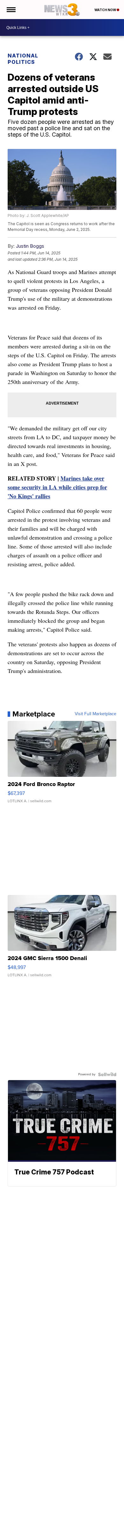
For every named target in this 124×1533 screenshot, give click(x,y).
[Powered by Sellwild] (107, 1074)
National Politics (23, 58)
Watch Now (105, 10)
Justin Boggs (30, 246)
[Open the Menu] (11, 9)
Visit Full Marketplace (95, 714)
